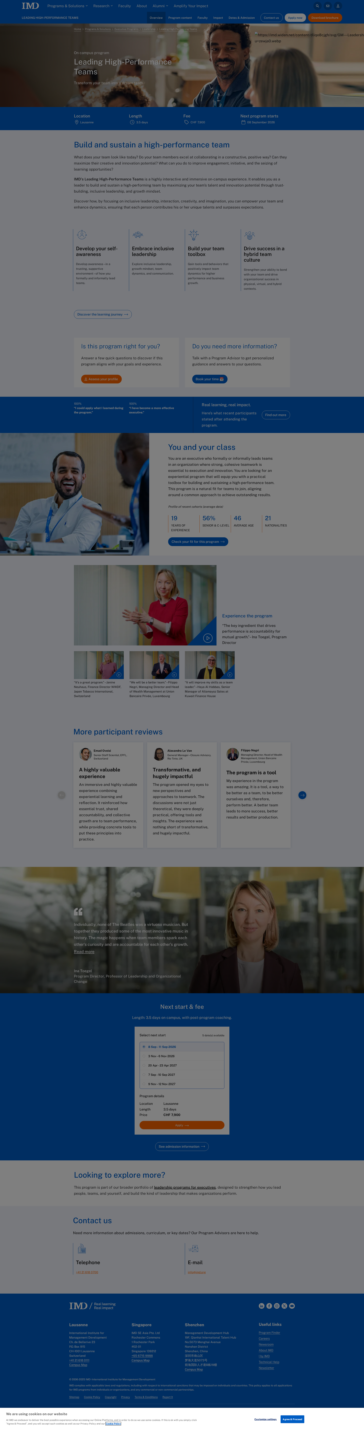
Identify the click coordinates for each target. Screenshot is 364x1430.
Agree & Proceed (292, 1419)
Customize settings (265, 1419)
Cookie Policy (113, 1423)
